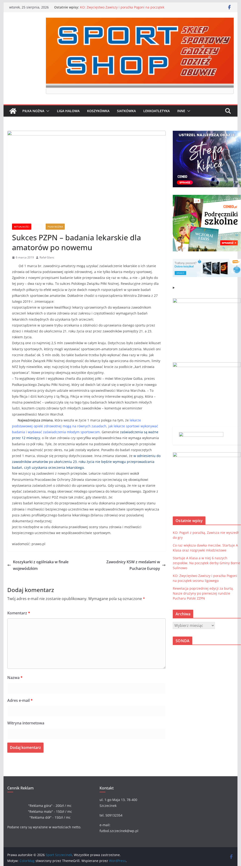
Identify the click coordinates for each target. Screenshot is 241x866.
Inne (181, 111)
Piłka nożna (33, 111)
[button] (46, 111)
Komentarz (18, 613)
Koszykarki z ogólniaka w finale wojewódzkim (40, 565)
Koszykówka (98, 111)
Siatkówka (126, 111)
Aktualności (21, 226)
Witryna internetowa (25, 723)
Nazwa (15, 677)
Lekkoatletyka (156, 111)
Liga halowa (68, 111)
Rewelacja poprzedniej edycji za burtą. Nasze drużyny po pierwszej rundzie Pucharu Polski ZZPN (203, 593)
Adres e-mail (20, 700)
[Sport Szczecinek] (13, 111)
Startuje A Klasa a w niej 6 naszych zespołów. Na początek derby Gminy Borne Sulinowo (206, 563)
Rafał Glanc (47, 257)
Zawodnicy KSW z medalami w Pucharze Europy (133, 565)
